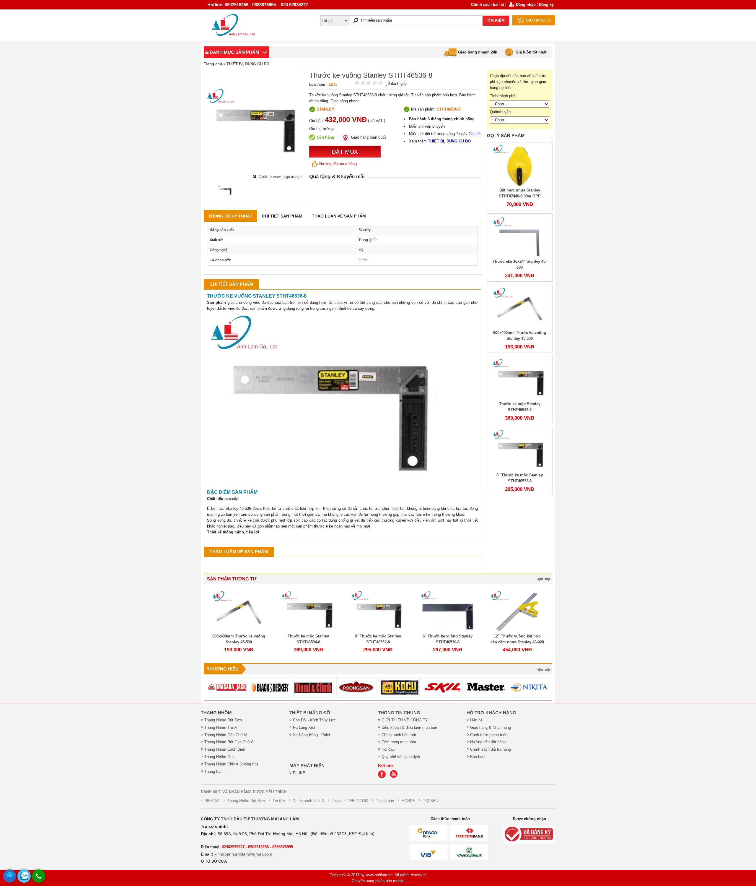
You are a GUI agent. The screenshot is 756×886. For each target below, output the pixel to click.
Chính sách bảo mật (399, 735)
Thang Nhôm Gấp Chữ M (225, 735)
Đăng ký (546, 4)
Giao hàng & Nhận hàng (490, 727)
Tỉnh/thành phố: (503, 96)
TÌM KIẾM (496, 20)
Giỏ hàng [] (538, 20)
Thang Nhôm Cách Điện (224, 749)
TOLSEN (430, 801)
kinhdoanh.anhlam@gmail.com (243, 854)
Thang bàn (213, 771)
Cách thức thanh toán (488, 735)
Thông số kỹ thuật (230, 216)
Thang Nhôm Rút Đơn (223, 720)
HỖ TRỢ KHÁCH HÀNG (491, 712)
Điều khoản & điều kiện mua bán (409, 727)
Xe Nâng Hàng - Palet (311, 735)
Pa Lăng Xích (304, 727)
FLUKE (299, 773)
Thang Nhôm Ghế (219, 756)
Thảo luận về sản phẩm (339, 216)
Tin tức (279, 801)
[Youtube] (395, 777)
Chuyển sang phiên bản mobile (378, 881)
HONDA (408, 801)
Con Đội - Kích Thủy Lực (314, 720)
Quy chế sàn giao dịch (401, 756)
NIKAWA (212, 801)
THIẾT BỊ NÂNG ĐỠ (309, 712)
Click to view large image (280, 176)
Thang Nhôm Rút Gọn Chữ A (229, 742)
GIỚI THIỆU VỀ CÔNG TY (405, 720)
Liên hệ (476, 720)
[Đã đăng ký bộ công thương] (529, 835)
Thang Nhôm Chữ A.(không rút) (231, 764)
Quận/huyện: (501, 112)
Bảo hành (478, 756)
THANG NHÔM (216, 712)
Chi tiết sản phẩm (282, 216)
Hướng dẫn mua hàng (338, 164)
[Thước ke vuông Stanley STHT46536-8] (225, 190)
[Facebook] (383, 777)
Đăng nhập (526, 4)
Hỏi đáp (388, 749)
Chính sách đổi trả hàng (490, 749)
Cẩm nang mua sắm (399, 742)
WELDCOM (358, 801)
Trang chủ (213, 64)
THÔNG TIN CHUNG (399, 712)
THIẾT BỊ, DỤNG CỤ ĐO (248, 64)
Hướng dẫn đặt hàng (488, 742)
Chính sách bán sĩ (487, 4)
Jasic (336, 801)
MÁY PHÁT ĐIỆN (307, 765)
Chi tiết (475, 134)
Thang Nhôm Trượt (220, 727)
